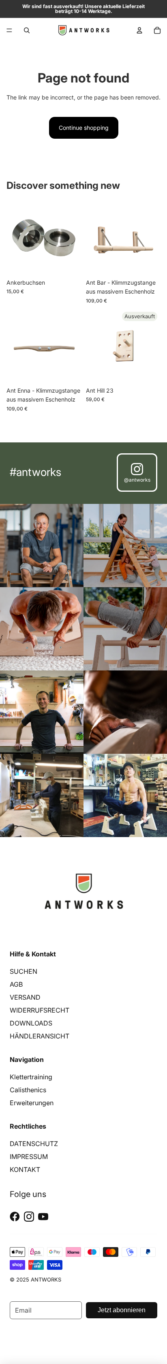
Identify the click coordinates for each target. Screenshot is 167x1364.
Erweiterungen (32, 1103)
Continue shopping (84, 127)
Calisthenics (28, 1090)
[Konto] (139, 30)
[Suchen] (27, 30)
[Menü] (9, 30)
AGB (16, 984)
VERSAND (25, 997)
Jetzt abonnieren (122, 1310)
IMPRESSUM (29, 1157)
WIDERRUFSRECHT (39, 1010)
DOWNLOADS (31, 1023)
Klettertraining (31, 1077)
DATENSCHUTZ (34, 1144)
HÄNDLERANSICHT (39, 1036)
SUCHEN (23, 971)
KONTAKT (25, 1169)
